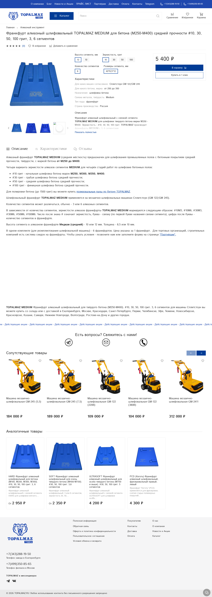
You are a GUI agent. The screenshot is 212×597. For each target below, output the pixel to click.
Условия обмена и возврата (87, 541)
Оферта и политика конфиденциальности (94, 531)
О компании (37, 4)
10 (86, 59)
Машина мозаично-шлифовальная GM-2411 (183, 400)
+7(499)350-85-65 (195, 3)
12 (78, 59)
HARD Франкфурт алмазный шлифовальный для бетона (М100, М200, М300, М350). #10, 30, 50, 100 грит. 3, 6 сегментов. (24, 482)
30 (114, 59)
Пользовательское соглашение (89, 536)
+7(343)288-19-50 (171, 3)
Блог (49, 4)
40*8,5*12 (111, 71)
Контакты (137, 4)
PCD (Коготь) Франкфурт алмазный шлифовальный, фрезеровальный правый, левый (144, 480)
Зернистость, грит (112, 54)
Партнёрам (100, 4)
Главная (10, 27)
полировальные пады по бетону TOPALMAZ (103, 192)
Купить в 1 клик (179, 75)
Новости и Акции (63, 4)
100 (131, 59)
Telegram (149, 4)
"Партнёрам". (168, 235)
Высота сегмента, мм (86, 54)
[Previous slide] (10, 85)
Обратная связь (81, 526)
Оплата (125, 4)
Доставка (114, 4)
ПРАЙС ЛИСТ (83, 4)
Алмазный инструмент (32, 27)
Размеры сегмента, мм (116, 66)
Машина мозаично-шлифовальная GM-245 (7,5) (64, 400)
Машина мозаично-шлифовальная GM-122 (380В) (142, 402)
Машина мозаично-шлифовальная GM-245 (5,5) (23, 400)
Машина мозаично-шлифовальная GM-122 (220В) (102, 402)
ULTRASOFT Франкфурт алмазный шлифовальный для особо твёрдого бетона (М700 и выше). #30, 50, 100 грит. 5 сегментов (105, 482)
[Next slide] (65, 85)
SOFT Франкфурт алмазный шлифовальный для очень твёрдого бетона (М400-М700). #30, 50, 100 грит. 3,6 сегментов (65, 482)
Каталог (64, 16)
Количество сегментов (87, 66)
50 (122, 59)
